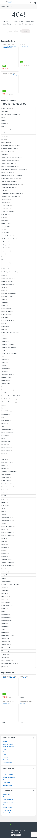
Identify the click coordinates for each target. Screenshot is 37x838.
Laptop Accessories (6, 432)
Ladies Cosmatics (6, 660)
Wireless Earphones (7, 651)
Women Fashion (5, 654)
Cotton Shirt (4, 248)
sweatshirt (4, 626)
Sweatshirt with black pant (8, 347)
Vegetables (4, 587)
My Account (6, 794)
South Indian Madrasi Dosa (8, 187)
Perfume (3, 423)
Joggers (3, 305)
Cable (3, 538)
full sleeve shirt (5, 263)
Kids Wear (4, 214)
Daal (2, 405)
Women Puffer (5, 644)
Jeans (3, 299)
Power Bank (4, 556)
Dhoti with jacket (6, 260)
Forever (3, 123)
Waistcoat (4, 371)
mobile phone (5, 505)
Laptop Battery (5, 447)
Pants (2, 329)
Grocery (3, 136)
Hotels (3, 139)
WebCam (4, 459)
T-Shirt (3, 350)
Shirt (2, 335)
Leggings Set (5, 326)
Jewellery (4, 657)
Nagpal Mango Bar (6, 172)
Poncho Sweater (6, 620)
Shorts (3, 338)
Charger (3, 541)
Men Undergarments (7, 487)
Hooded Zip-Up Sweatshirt (8, 272)
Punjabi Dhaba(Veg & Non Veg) (10, 178)
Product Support (7, 807)
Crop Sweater (5, 251)
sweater (3, 623)
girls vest (3, 266)
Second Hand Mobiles (9, 777)
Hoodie (3, 275)
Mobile (3, 499)
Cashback (4, 111)
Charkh (3, 465)
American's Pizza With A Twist (9, 145)
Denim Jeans (5, 257)
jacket (3, 290)
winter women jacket (7, 635)
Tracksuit (4, 362)
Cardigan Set (5, 226)
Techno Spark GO (6, 517)
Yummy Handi (5, 205)
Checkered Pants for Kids (8, 239)
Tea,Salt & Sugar (6, 429)
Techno (3, 514)
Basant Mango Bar (6, 151)
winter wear (4, 380)
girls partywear (5, 602)
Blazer (3, 217)
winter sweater (5, 377)
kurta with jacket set (6, 320)
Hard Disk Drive (5, 441)
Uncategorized (5, 581)
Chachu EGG (4, 154)
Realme (3, 511)
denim (3, 254)
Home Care (4, 414)
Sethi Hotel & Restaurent (8, 181)
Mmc (3, 73)
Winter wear (4, 590)
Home (3, 6)
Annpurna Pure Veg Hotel (8, 148)
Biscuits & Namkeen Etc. (8, 399)
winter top (4, 632)
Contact (5, 797)
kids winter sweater (6, 386)
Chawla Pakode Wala (7, 163)
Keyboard (4, 444)
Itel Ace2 (3, 502)
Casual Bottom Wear (7, 236)
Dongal (3, 438)
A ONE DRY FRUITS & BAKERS (9, 584)
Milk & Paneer (5, 496)
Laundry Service (6, 462)
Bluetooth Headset (6, 44)
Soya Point (4, 190)
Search (27, 2)
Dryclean (3, 468)
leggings (3, 323)
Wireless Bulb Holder (7, 648)
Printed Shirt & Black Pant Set (9, 332)
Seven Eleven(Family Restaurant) (10, 184)
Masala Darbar (5, 480)
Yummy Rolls (4, 208)
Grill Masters (4, 133)
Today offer (22, 44)
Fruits (2, 126)
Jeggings (4, 302)
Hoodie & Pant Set (6, 281)
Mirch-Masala (5, 420)
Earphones (4, 547)
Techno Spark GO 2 (7, 520)
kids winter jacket (6, 311)
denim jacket (5, 596)
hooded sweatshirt (6, 605)
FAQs (4, 805)
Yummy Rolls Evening (7, 211)
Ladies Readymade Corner (8, 663)
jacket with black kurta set (8, 293)
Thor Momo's (5, 199)
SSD (2, 456)
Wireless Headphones (7, 562)
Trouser (3, 365)
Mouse (3, 453)
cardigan (3, 593)
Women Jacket (5, 641)
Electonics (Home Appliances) (9, 114)
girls (2, 629)
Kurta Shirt (4, 317)
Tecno (3, 523)
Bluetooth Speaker (6, 535)
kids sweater (5, 614)
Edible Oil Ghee (5, 411)
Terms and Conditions (9, 813)
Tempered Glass (6, 559)
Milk (2, 417)
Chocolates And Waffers (8, 402)
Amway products (6, 108)
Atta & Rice (4, 393)
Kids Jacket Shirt (6, 308)
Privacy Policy (7, 810)
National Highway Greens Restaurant (11, 175)
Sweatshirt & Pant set (7, 344)
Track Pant (4, 359)
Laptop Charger (5, 450)
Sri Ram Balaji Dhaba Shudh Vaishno (11, 193)
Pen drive (4, 553)
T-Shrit (3, 493)
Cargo (3, 229)
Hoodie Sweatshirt (6, 284)
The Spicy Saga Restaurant (9, 196)
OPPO (3, 508)
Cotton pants (5, 245)
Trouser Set (4, 368)
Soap (2, 426)
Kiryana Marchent (6, 390)
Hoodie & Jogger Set (7, 278)
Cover (3, 544)
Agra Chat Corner (6, 142)
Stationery (4, 572)
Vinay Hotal (4, 202)
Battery (3, 117)
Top (2, 356)
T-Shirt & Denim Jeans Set (8, 353)
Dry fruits (3, 408)
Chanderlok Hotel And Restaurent (10, 157)
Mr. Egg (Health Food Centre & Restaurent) (13, 169)
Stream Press (5, 477)
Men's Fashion (5, 484)
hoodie (3, 608)
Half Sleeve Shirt (6, 269)
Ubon (2, 578)
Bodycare (4, 220)
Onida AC (4, 120)
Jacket (3, 287)
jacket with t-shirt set (7, 296)
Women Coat (5, 383)
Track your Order (8, 799)
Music (3, 568)
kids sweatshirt (5, 617)
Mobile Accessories (10, 73)
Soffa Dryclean (5, 474)
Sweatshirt (4, 341)
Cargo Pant (4, 232)
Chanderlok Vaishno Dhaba (9, 160)
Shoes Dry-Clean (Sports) (8, 471)
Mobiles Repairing (6, 565)
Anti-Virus (4, 435)
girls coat (4, 599)
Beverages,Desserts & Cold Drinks (11, 396)
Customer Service (8, 802)
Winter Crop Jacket (6, 374)
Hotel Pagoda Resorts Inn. (8, 166)
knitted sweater (5, 314)
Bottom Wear (5, 223)
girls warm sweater (6, 129)
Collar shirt (4, 241)
